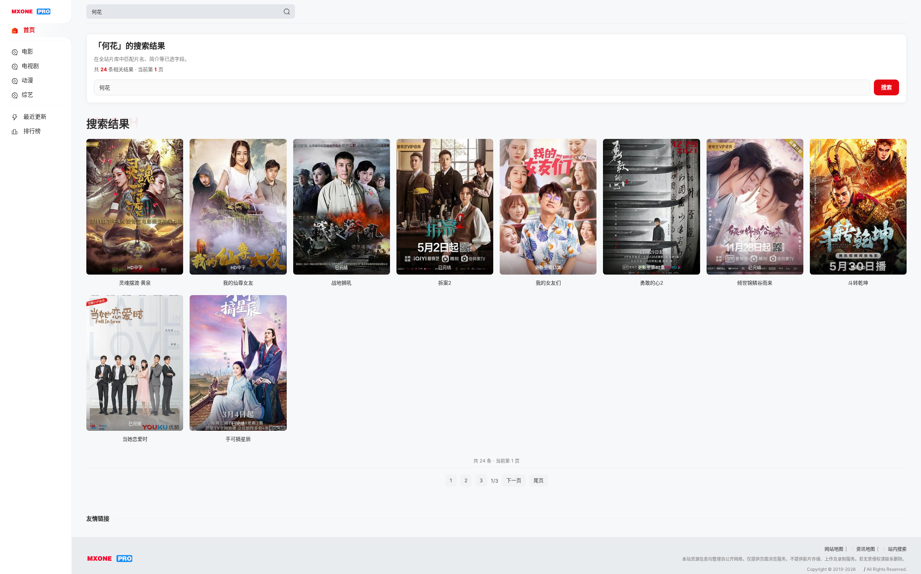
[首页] (31, 11)
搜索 (886, 87)
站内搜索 (897, 549)
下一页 (513, 480)
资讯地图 (865, 549)
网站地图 (834, 549)
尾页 (539, 480)
